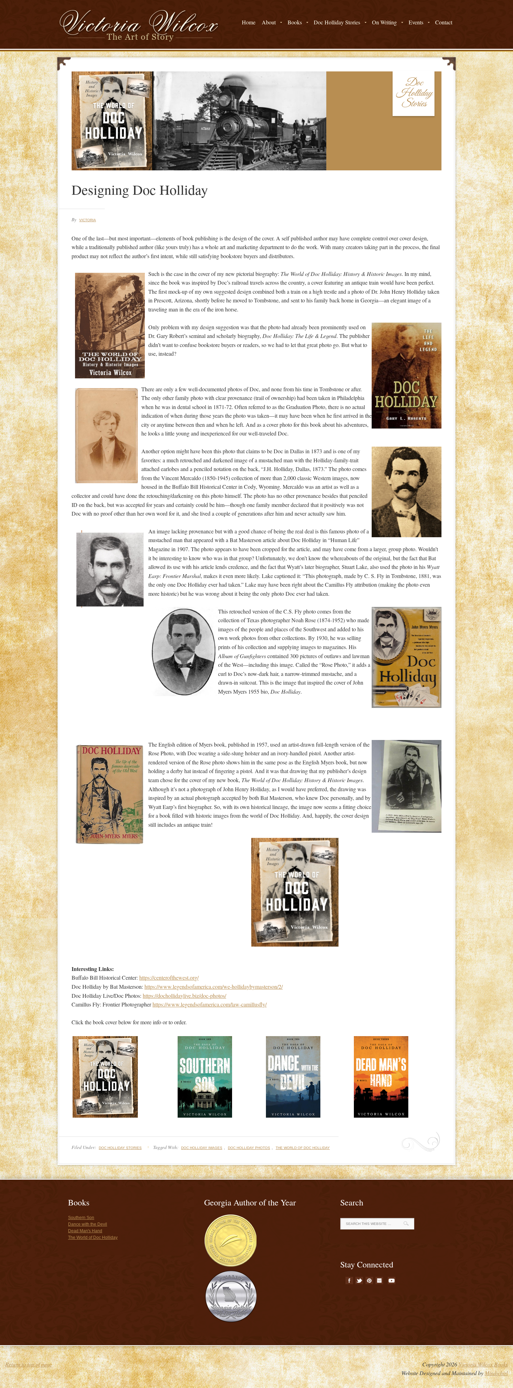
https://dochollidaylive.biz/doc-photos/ (184, 995)
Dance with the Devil (87, 1224)
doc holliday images (201, 1148)
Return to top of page (28, 1364)
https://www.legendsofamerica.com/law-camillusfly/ (210, 1004)
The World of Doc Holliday (303, 1148)
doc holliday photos (249, 1148)
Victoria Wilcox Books (483, 1364)
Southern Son (81, 1217)
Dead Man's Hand (85, 1230)
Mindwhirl (496, 1373)
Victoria (87, 220)
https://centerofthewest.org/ (169, 977)
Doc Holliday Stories (120, 1148)
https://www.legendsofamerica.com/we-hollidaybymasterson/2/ (213, 986)
